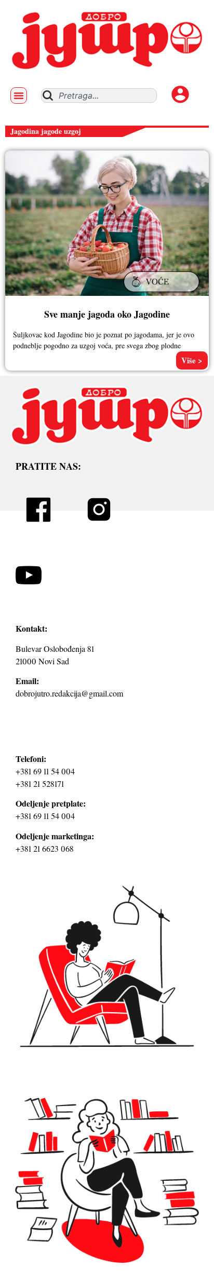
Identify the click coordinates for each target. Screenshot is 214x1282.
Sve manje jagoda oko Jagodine (107, 314)
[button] (18, 95)
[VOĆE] (163, 293)
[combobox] (99, 95)
